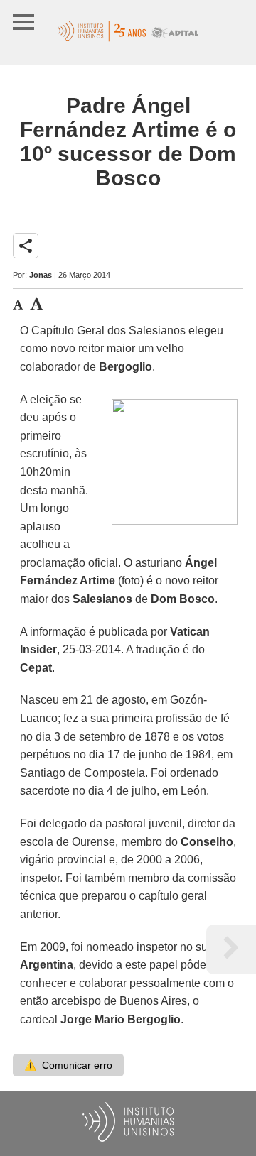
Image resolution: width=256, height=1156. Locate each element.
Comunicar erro (68, 1065)
